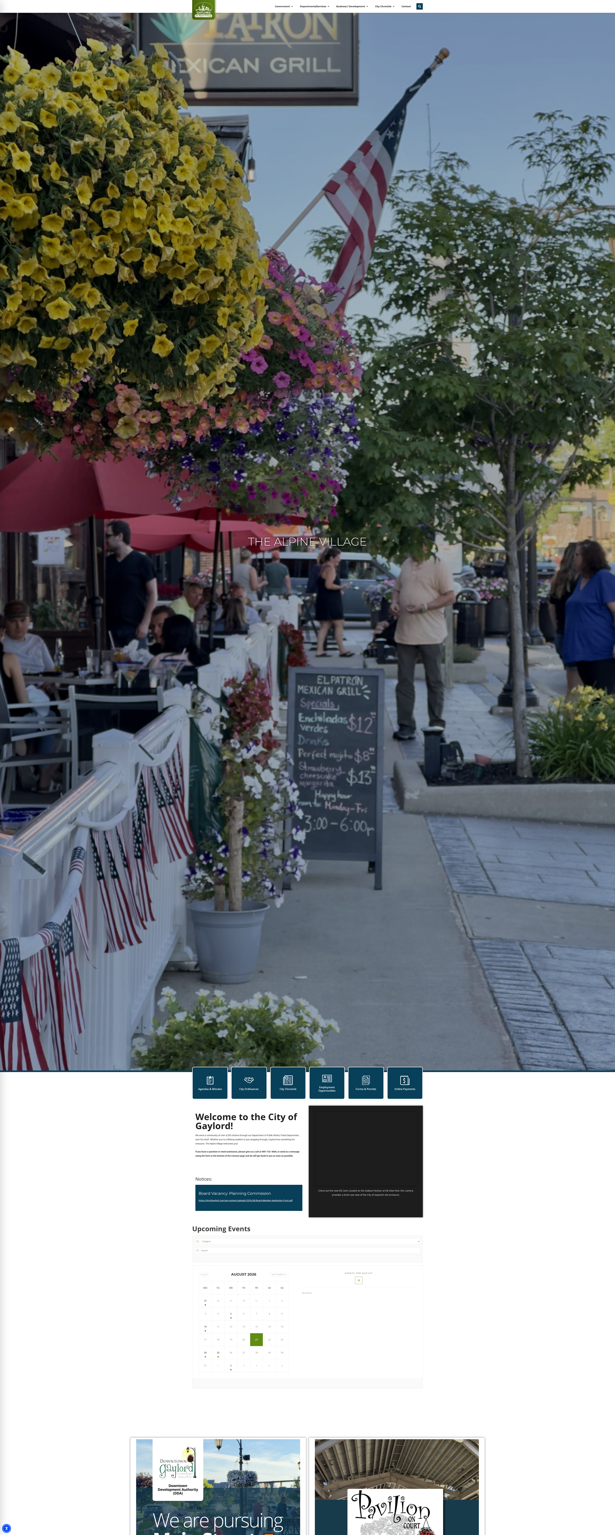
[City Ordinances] (249, 1080)
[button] (284, 6)
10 (205, 1326)
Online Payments (404, 1089)
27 (205, 1300)
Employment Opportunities (327, 1089)
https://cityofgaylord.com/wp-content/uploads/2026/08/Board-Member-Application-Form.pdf (246, 1200)
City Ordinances (249, 1089)
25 (218, 1352)
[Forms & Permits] (366, 1080)
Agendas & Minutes (210, 1089)
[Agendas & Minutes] (210, 1080)
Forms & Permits (366, 1089)
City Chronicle (288, 1089)
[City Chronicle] (288, 1080)
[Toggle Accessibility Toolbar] (6, 1528)
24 (205, 1352)
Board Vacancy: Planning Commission (235, 1193)
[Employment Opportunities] (327, 1078)
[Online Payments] (405, 1080)
